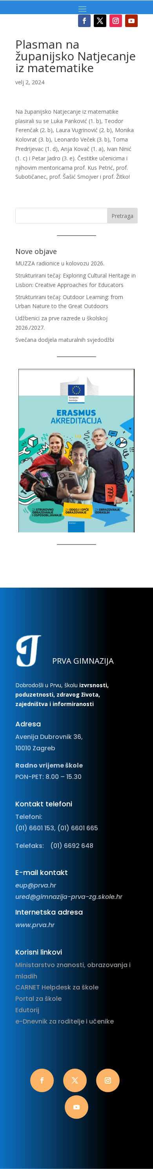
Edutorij (27, 1010)
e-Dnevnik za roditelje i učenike (64, 1021)
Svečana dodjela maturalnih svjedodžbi (64, 339)
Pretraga (122, 216)
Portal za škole (38, 998)
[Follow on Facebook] (84, 21)
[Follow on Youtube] (131, 21)
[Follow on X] (100, 21)
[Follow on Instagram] (115, 21)
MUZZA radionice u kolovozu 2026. (59, 263)
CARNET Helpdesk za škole (56, 987)
